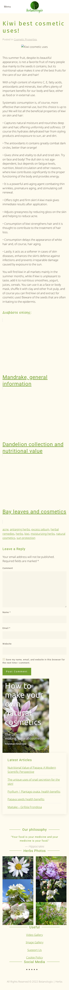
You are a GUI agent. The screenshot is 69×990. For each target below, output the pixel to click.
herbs (19, 534)
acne (6, 529)
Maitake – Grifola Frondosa (25, 807)
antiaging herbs (20, 529)
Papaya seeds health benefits (26, 799)
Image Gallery (34, 942)
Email (6, 628)
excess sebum (40, 529)
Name (7, 612)
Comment (8, 568)
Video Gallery (34, 935)
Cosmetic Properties (25, 39)
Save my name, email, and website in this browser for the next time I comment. (34, 661)
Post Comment (17, 671)
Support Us (34, 950)
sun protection (26, 538)
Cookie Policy (34, 957)
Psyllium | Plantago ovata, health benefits (34, 791)
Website (7, 644)
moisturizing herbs (43, 534)
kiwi (26, 534)
